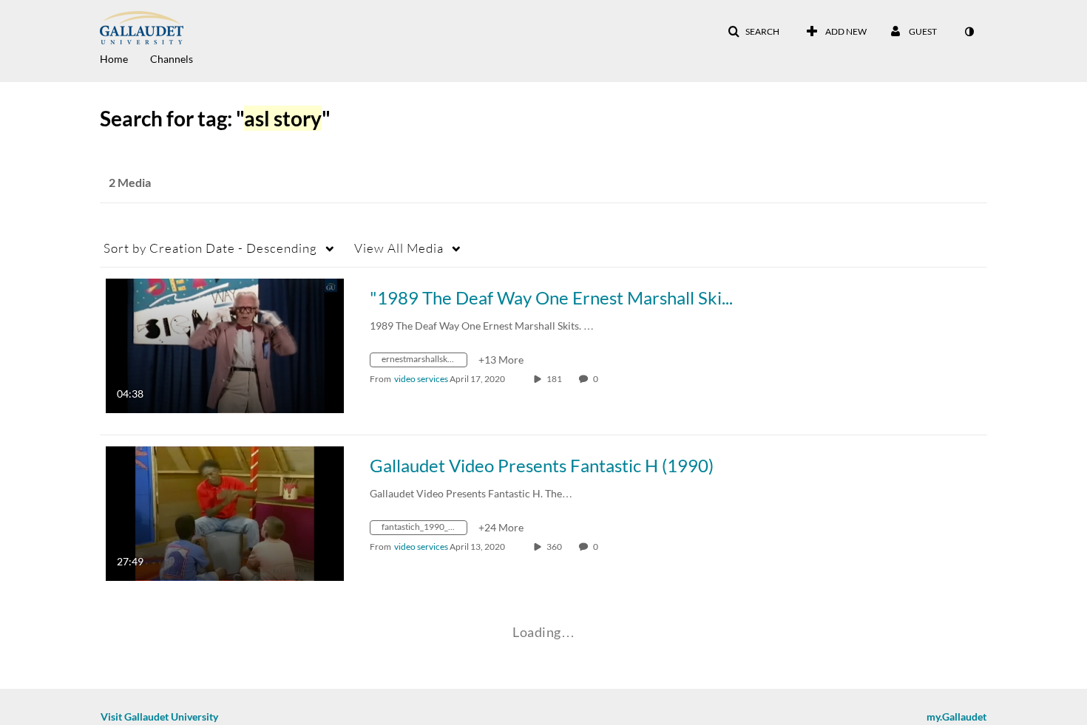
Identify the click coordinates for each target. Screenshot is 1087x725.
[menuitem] (125, 57)
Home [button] (114, 58)
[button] (753, 31)
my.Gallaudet (956, 716)
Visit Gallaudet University (159, 716)
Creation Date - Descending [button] (210, 248)
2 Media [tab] (130, 182)
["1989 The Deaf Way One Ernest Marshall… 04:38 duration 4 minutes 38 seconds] (225, 344)
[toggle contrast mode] (968, 31)
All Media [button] (399, 248)
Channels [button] (171, 58)
